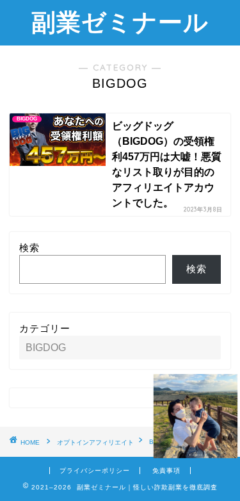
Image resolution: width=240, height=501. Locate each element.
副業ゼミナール (120, 21)
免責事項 (166, 470)
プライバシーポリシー (95, 470)
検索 (29, 247)
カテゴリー (44, 328)
